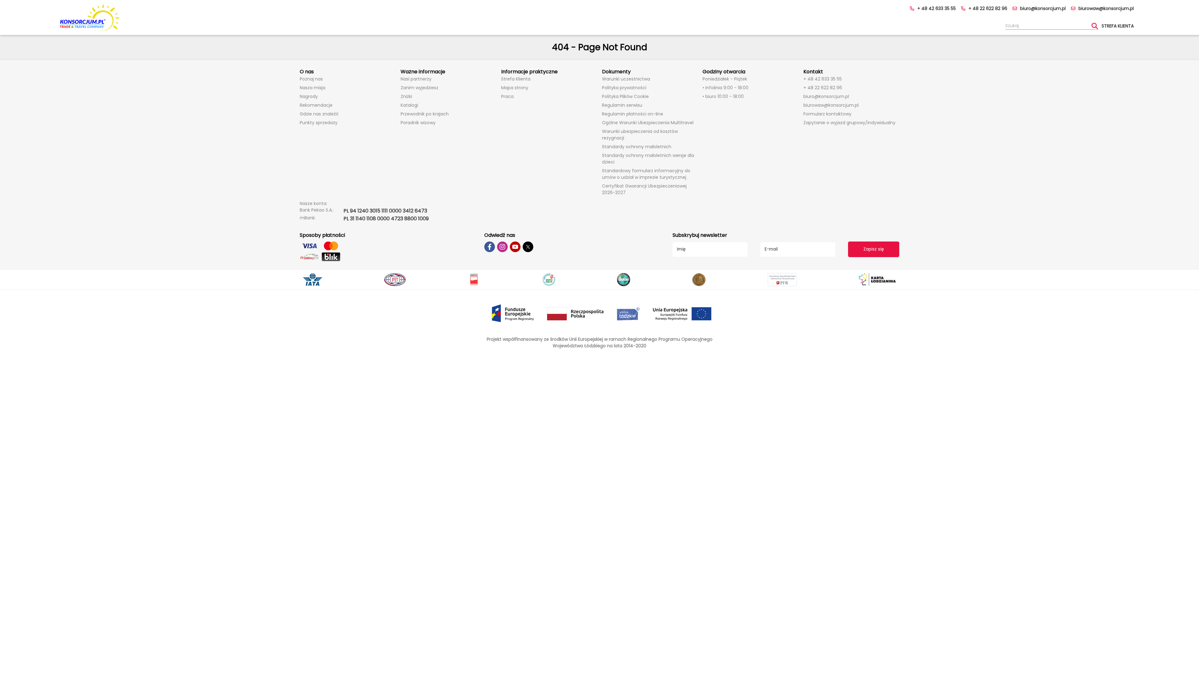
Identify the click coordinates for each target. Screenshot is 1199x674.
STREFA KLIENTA (1118, 26)
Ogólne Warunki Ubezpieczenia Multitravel (647, 123)
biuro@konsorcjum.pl (1043, 8)
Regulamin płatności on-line (632, 114)
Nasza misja (312, 88)
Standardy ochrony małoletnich (636, 147)
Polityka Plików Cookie (625, 96)
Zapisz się (873, 249)
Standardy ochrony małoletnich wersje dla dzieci (648, 158)
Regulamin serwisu (622, 105)
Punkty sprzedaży (319, 123)
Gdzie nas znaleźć (319, 114)
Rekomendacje (316, 105)
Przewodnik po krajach (425, 114)
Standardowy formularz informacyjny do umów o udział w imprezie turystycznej (646, 174)
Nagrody (309, 96)
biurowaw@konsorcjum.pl (1106, 8)
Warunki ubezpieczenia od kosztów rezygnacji (640, 134)
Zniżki (406, 96)
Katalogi (409, 105)
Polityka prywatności (624, 88)
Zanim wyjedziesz (419, 88)
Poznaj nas (311, 79)
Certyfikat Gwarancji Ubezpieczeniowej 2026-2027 (644, 189)
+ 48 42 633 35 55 (936, 8)
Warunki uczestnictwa (626, 79)
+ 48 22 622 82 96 (988, 8)
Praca (507, 96)
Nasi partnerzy (416, 79)
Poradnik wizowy (418, 123)
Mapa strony (514, 88)
